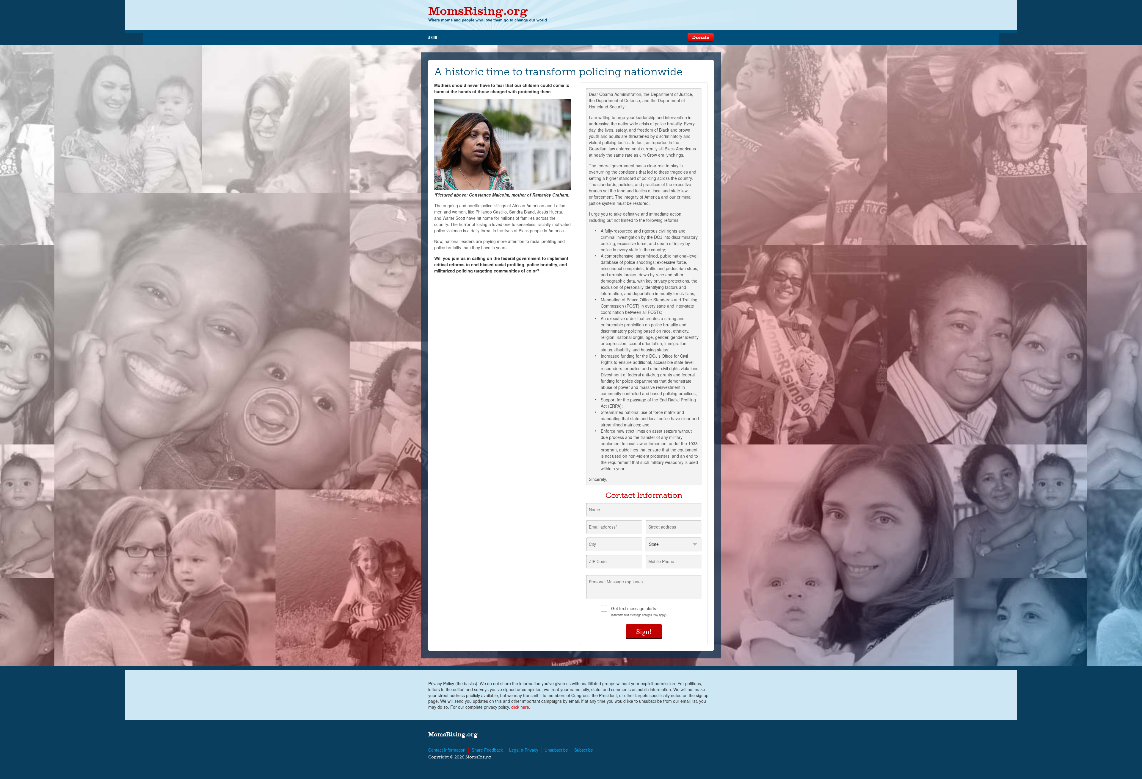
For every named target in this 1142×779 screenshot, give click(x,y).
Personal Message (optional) (616, 582)
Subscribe (583, 750)
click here (520, 707)
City (592, 544)
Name (594, 509)
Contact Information (446, 750)
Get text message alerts (638, 611)
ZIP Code (598, 561)
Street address (662, 527)
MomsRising (478, 10)
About (434, 37)
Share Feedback (487, 750)
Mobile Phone (661, 561)
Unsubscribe (556, 750)
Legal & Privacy (523, 750)
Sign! (644, 631)
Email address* (603, 527)
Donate (700, 37)
